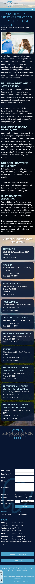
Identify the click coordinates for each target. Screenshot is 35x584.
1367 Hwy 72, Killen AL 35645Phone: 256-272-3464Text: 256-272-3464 (15, 373)
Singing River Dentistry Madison (22, 567)
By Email (28, 497)
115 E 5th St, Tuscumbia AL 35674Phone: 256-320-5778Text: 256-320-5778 (16, 391)
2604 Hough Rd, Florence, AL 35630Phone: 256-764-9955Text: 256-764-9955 (16, 322)
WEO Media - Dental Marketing (9, 568)
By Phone (19, 497)
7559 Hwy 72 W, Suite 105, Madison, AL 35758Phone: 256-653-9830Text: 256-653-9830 (17, 270)
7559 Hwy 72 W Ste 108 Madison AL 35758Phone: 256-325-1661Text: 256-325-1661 (17, 411)
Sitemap (24, 570)
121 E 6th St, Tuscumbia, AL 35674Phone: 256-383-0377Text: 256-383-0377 (16, 253)
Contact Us (17, 560)
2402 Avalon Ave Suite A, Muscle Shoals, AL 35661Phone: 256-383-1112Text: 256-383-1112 (15, 288)
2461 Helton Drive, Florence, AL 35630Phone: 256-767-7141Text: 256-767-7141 (17, 337)
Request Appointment (17, 554)
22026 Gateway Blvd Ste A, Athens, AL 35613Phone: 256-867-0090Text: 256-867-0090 (16, 354)
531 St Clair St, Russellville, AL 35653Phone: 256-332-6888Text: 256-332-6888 (17, 306)
